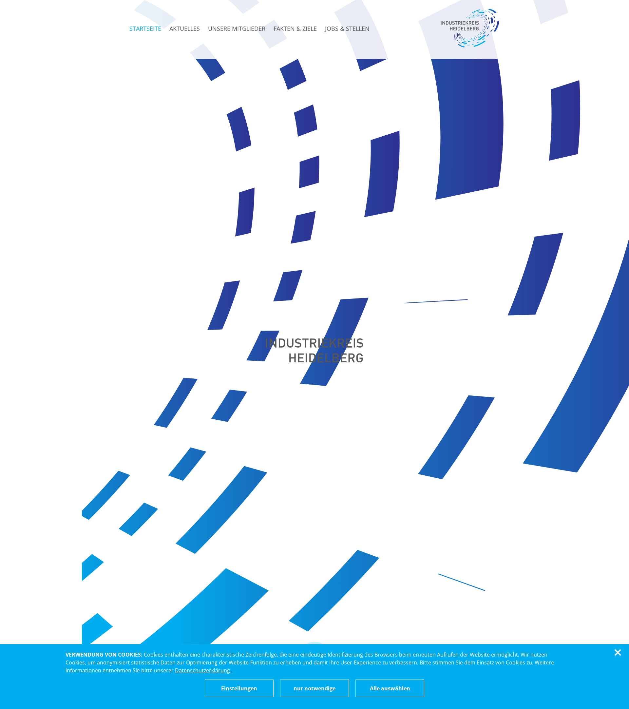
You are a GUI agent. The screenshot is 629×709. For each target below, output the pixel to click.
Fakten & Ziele (295, 28)
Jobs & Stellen (347, 28)
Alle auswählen (390, 688)
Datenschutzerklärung (202, 670)
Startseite (145, 28)
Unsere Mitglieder (236, 28)
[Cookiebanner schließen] (619, 652)
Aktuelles (184, 28)
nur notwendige (314, 688)
